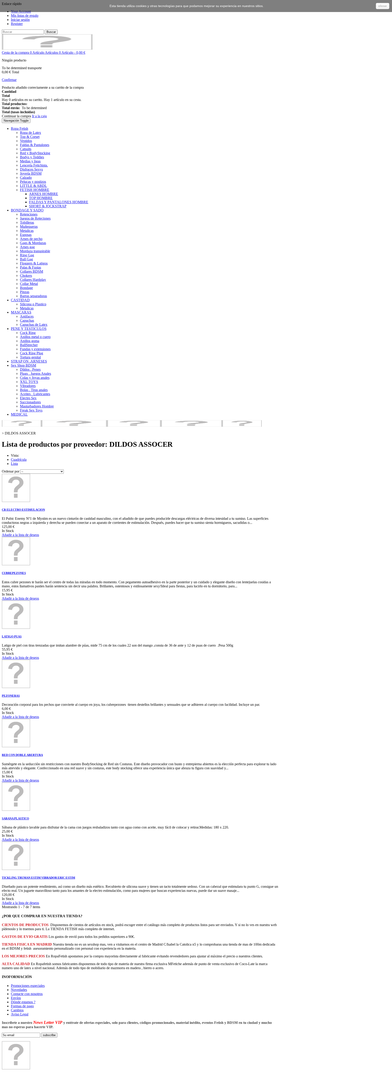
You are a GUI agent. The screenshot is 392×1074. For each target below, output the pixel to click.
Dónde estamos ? (23, 1002)
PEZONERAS (11, 695)
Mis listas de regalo (24, 15)
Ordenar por (10, 471)
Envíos (16, 998)
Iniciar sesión (20, 20)
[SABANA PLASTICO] (16, 810)
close (382, 6)
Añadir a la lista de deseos (20, 535)
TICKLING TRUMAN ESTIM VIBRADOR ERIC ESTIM (38, 877)
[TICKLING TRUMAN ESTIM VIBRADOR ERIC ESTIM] (16, 869)
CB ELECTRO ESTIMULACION (23, 509)
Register (17, 24)
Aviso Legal (19, 1014)
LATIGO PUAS (12, 636)
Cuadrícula (19, 459)
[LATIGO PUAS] (16, 628)
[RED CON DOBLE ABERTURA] (16, 746)
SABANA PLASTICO (15, 818)
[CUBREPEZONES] (16, 564)
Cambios (17, 1010)
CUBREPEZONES (14, 573)
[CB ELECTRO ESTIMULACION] (16, 501)
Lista (14, 464)
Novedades (19, 990)
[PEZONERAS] (16, 687)
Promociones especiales (28, 986)
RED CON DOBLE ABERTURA (22, 755)
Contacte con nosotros (27, 994)
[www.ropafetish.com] (47, 48)
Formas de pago (22, 1006)
